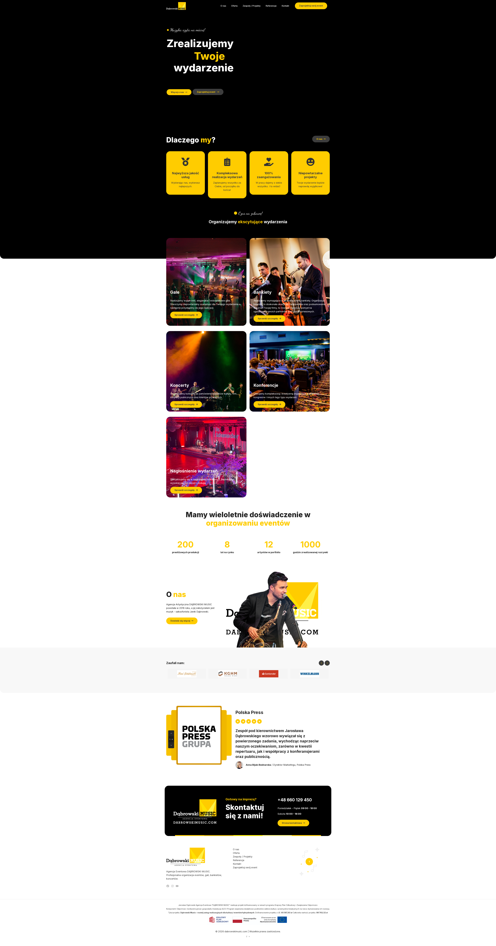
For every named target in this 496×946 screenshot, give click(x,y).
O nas (236, 849)
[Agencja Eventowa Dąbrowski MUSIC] (176, 6)
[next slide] (327, 663)
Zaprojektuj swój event (311, 5)
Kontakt (237, 863)
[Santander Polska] (268, 674)
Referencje (238, 860)
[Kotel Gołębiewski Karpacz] (186, 674)
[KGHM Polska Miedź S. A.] (227, 674)
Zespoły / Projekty (242, 856)
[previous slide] (321, 663)
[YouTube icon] (249, 936)
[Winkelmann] (309, 673)
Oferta (236, 853)
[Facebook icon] (247, 936)
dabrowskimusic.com (235, 931)
